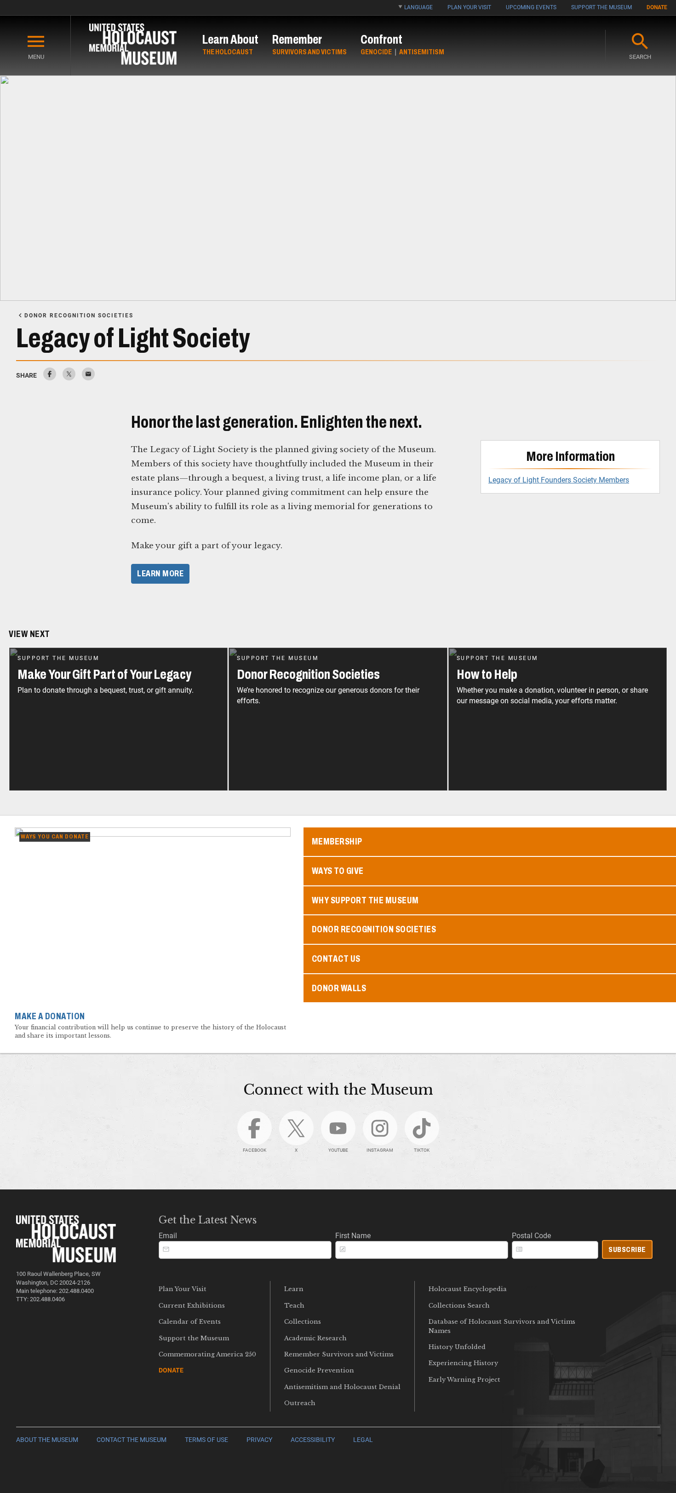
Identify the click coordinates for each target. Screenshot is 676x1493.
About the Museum (47, 1440)
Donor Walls (339, 988)
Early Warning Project (464, 1380)
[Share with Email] (88, 377)
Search (640, 56)
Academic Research (315, 1338)
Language (418, 7)
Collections (302, 1322)
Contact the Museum (131, 1440)
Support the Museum (601, 7)
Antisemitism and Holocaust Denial (342, 1387)
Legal (363, 1440)
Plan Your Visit (469, 7)
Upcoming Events (531, 7)
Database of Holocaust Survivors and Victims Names (502, 1326)
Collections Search (459, 1305)
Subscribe (627, 1249)
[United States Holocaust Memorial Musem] (66, 1260)
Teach (294, 1305)
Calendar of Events (190, 1322)
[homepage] (133, 45)
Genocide (376, 52)
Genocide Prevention (319, 1370)
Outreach (299, 1403)
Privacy (259, 1440)
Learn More (160, 573)
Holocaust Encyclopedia (468, 1289)
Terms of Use (206, 1440)
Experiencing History (463, 1363)
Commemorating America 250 (207, 1354)
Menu (36, 56)
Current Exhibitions (192, 1305)
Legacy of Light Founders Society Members (558, 480)
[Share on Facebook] (49, 377)
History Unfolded (457, 1347)
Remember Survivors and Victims (339, 1354)
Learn (294, 1289)
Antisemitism (421, 52)
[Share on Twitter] (69, 377)
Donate (657, 7)
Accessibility (313, 1440)
